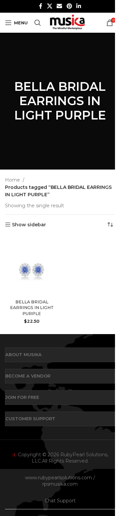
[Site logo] (67, 22)
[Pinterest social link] (69, 6)
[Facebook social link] (41, 6)
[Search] (37, 22)
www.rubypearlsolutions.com (58, 478)
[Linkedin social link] (78, 6)
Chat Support (60, 501)
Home (12, 180)
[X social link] (49, 6)
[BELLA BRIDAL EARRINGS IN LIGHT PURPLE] (31, 266)
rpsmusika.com (60, 484)
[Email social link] (59, 6)
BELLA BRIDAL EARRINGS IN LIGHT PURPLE (32, 307)
